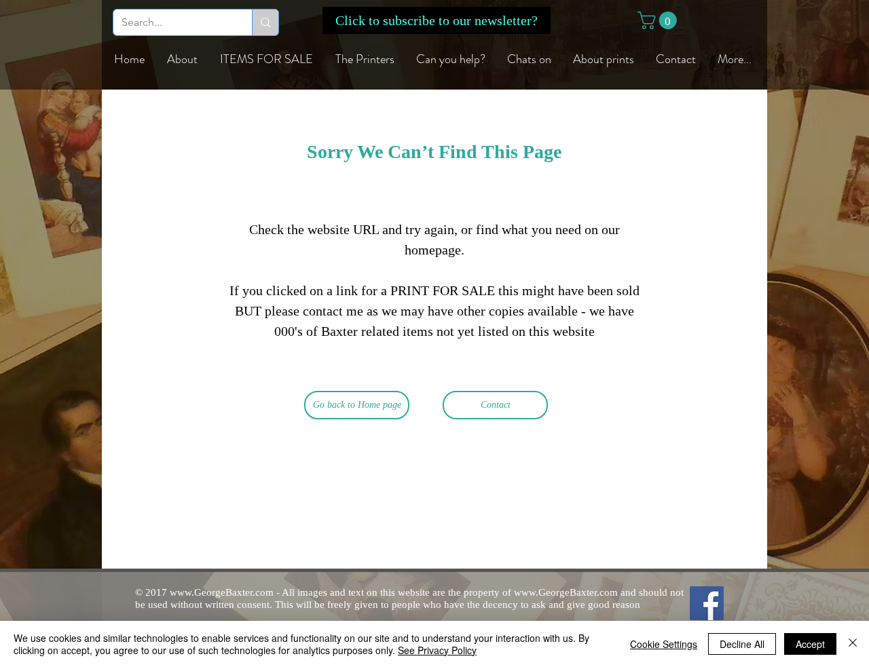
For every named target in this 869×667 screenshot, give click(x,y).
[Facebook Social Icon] (707, 603)
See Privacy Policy (437, 650)
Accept (810, 644)
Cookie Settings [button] (663, 644)
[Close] (853, 644)
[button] (436, 20)
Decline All (742, 644)
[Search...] (265, 22)
